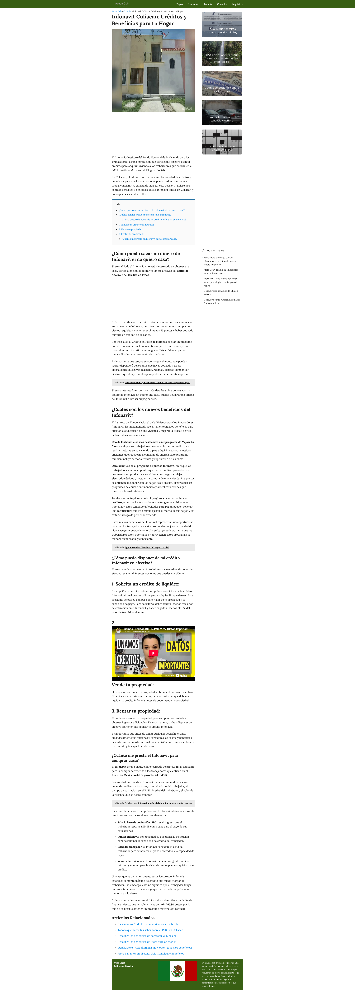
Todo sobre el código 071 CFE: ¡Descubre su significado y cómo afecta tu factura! (220, 261)
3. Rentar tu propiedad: (131, 233)
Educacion (193, 4)
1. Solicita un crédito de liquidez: (136, 224)
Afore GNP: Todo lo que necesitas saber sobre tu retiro (221, 271)
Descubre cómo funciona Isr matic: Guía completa (222, 301)
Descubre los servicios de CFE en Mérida (221, 292)
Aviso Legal (119, 962)
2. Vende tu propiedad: (131, 229)
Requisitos (237, 4)
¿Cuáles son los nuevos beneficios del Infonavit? (145, 214)
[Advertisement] (153, 134)
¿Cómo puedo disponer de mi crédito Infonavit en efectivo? (154, 219)
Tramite (208, 4)
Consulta (222, 4)
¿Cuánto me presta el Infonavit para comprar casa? (149, 238)
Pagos (179, 4)
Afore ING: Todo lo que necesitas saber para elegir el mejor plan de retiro (221, 282)
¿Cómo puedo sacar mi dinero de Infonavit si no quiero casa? (152, 210)
